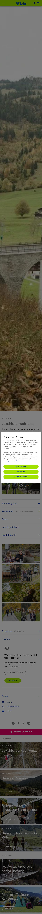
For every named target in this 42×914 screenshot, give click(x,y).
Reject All (21, 472)
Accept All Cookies (21, 477)
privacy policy (13, 461)
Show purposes (21, 466)
